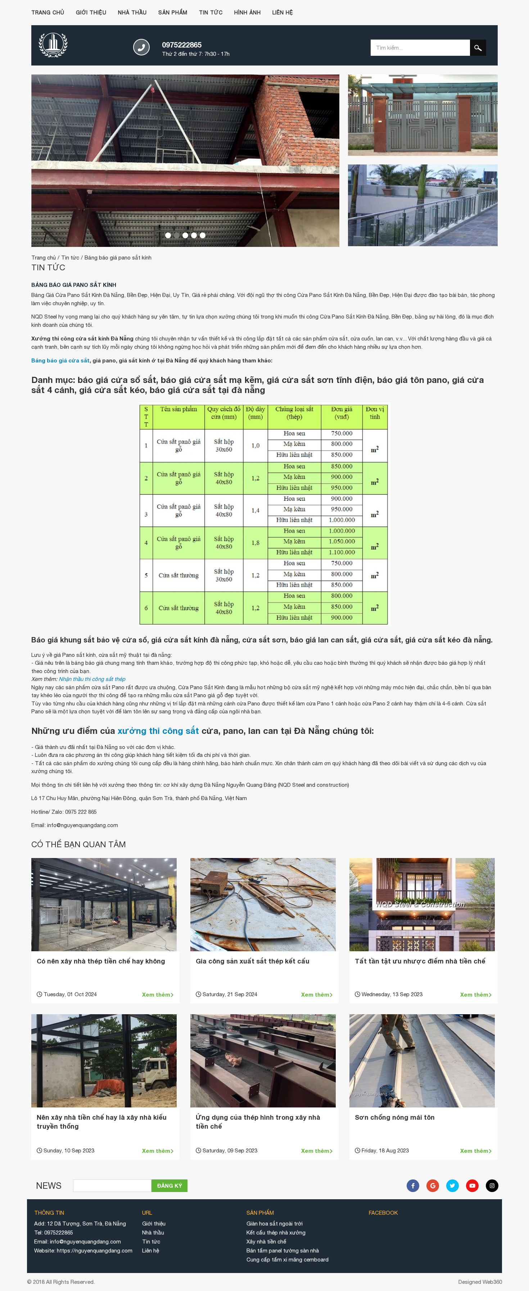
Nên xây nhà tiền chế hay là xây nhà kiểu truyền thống (102, 1121)
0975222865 (58, 1232)
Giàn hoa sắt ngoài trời (275, 1223)
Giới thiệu (91, 12)
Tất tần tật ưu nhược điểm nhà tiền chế (420, 961)
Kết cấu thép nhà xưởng (276, 1232)
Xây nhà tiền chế (266, 1241)
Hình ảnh (247, 12)
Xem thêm (156, 994)
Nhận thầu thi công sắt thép (92, 679)
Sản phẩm (172, 12)
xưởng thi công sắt (158, 731)
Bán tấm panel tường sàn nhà (283, 1250)
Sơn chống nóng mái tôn (395, 1117)
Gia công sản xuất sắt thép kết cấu (252, 961)
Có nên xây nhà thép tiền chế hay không (101, 961)
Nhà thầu (132, 12)
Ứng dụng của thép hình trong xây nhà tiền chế (258, 1121)
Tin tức (211, 12)
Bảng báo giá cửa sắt (60, 360)
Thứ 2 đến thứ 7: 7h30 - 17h (196, 48)
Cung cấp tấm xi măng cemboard (288, 1259)
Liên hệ (282, 12)
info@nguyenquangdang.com (85, 1241)
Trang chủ (47, 12)
